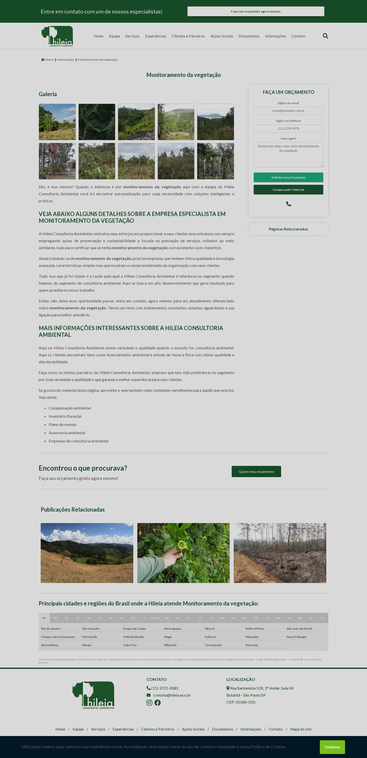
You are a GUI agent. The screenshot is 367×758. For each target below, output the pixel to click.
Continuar (332, 747)
